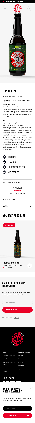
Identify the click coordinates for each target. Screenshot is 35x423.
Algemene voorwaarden (25, 369)
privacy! (16, 317)
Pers (4, 368)
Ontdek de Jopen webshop (14, 2)
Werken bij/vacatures (9, 356)
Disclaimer (21, 365)
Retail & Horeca (7, 359)
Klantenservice (22, 359)
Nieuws (5, 371)
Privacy (20, 362)
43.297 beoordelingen (17, 193)
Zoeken (5, 352)
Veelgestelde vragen (24, 352)
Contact (20, 356)
